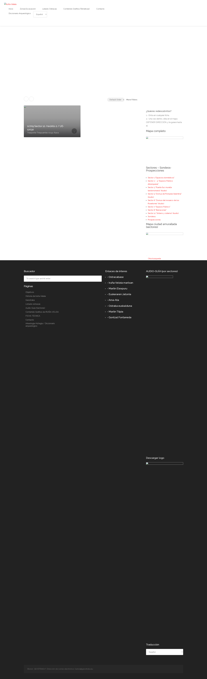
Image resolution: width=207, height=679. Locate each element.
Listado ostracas (49, 9)
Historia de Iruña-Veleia (36, 296)
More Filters (131, 100)
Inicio (10, 9)
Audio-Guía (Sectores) (35, 308)
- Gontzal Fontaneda (119, 317)
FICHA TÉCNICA (33, 316)
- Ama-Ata (113, 299)
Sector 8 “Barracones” (157, 210)
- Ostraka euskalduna (119, 305)
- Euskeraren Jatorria (119, 294)
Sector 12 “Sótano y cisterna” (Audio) (163, 213)
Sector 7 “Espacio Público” (159, 207)
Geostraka (30, 300)
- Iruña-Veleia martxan (120, 282)
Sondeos (151, 216)
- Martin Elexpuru (117, 288)
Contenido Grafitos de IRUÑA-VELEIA (42, 312)
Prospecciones (154, 220)
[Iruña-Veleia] (10, 4)
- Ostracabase (115, 276)
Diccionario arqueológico (19, 13)
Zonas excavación (27, 9)
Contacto (100, 9)
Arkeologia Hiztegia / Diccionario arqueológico (40, 324)
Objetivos (30, 292)
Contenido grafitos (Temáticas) (76, 9)
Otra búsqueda (154, 258)
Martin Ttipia (116, 311)
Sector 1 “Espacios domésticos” (161, 178)
